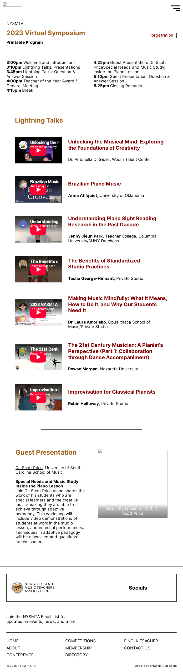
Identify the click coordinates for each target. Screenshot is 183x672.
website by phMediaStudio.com (156, 665)
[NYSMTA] (29, 8)
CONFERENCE (20, 655)
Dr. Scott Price (29, 467)
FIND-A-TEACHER (141, 641)
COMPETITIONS (80, 641)
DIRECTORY (76, 655)
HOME (12, 641)
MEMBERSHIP (78, 648)
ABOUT (13, 648)
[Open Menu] (175, 8)
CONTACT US (137, 648)
